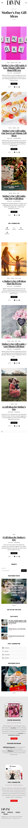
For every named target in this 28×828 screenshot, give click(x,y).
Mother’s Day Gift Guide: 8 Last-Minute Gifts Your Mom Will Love (13, 68)
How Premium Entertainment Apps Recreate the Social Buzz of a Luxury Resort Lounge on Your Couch (14, 588)
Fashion (12, 62)
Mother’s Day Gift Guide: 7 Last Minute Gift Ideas (14, 345)
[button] (13, 605)
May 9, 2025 (9, 138)
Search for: (3, 568)
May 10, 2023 (9, 286)
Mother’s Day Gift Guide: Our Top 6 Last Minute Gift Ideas (14, 133)
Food (16, 62)
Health (14, 193)
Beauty (8, 62)
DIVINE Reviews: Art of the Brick (16, 629)
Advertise (10, 812)
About (3, 812)
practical (20, 733)
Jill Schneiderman (17, 72)
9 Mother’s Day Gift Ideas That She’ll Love (14, 282)
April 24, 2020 (10, 411)
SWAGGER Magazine (9, 747)
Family (12, 341)
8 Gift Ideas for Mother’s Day (14, 538)
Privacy (6, 814)
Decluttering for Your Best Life (16, 636)
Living (19, 62)
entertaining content (14, 735)
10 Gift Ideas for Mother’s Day (14, 408)
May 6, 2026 (9, 72)
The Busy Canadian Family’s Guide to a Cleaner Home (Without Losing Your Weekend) (17, 622)
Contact (17, 812)
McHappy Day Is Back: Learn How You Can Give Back (14, 676)
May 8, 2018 (10, 542)
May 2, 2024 (9, 201)
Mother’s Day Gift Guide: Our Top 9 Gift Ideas (14, 197)
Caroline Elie (17, 411)
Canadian (13, 728)
